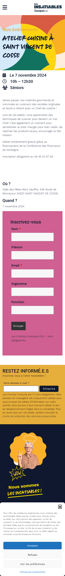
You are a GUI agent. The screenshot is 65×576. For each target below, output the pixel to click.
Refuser (32, 554)
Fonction (17, 302)
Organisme (19, 283)
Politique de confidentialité (32, 571)
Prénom (16, 247)
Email (16, 265)
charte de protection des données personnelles (29, 416)
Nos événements (20, 29)
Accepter (32, 545)
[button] (60, 506)
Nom (16, 229)
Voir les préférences (32, 564)
